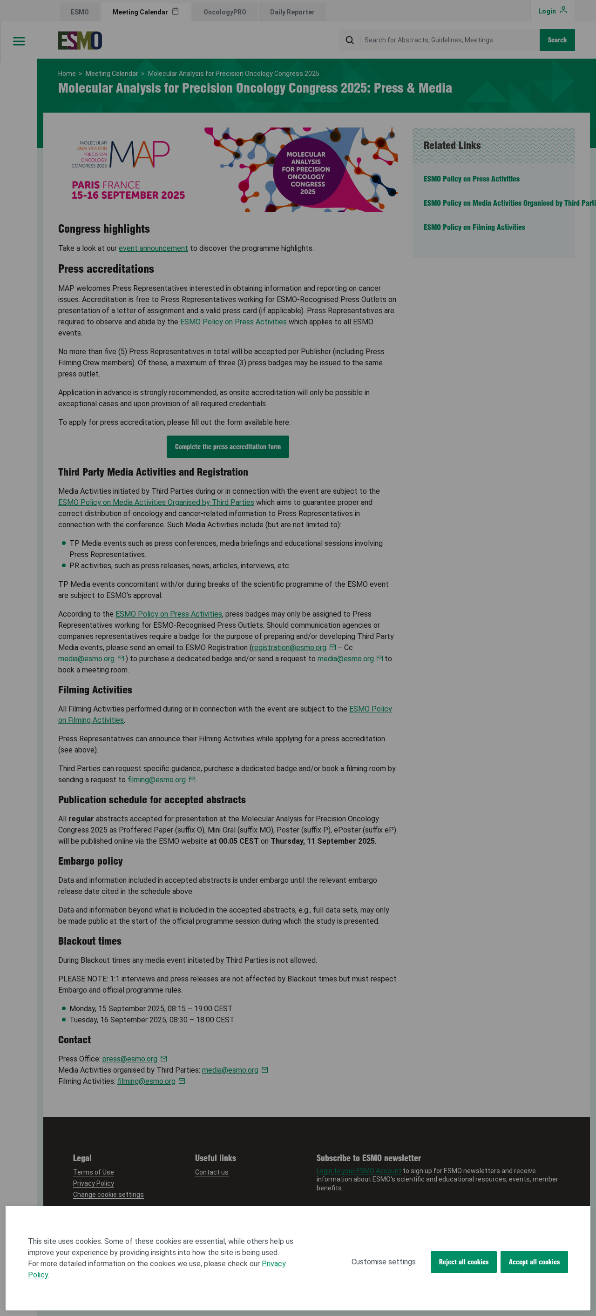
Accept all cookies (534, 1262)
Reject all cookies (463, 1262)
